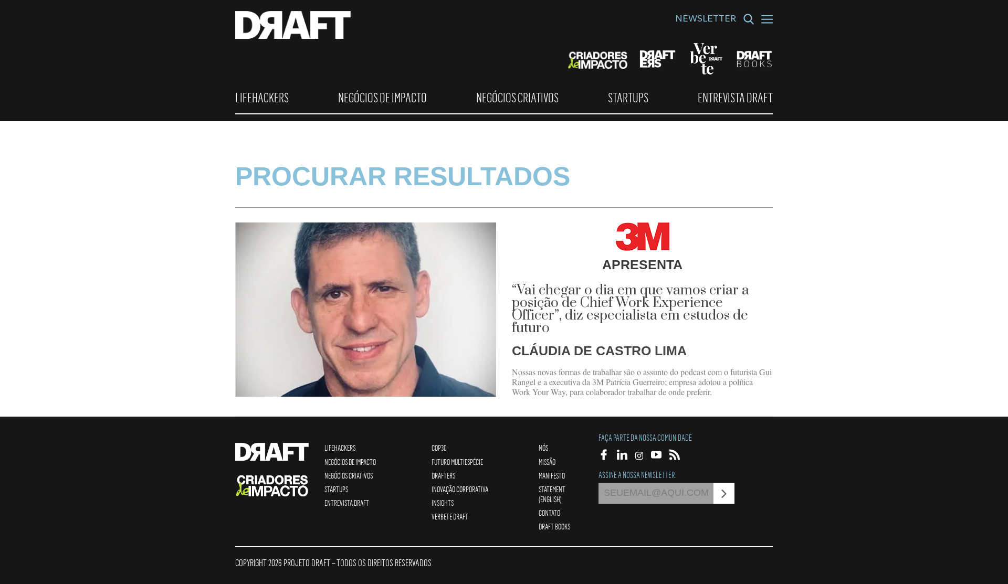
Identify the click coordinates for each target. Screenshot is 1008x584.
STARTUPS (628, 97)
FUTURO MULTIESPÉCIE (457, 461)
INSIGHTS (443, 502)
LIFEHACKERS (262, 97)
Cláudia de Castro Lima (599, 350)
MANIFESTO (552, 475)
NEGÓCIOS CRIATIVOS (517, 97)
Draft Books (554, 526)
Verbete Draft (450, 516)
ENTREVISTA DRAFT (735, 97)
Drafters (443, 475)
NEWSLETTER (705, 20)
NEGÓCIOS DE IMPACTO (382, 97)
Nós (543, 447)
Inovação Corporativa (460, 489)
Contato (549, 512)
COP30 (439, 447)
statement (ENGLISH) (552, 494)
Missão (547, 461)
